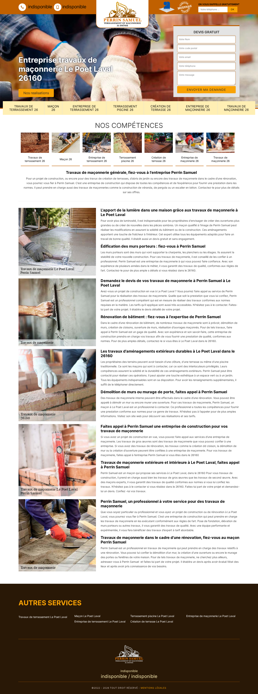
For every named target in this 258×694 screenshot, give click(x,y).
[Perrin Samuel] (129, 653)
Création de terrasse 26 (161, 108)
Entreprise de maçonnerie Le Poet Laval (210, 616)
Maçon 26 (53, 108)
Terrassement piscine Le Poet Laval (152, 616)
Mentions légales (153, 687)
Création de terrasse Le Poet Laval (151, 621)
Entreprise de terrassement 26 (84, 108)
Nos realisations (36, 93)
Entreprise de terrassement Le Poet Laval (99, 621)
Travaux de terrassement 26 (23, 108)
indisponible (39, 6)
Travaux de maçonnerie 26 (236, 108)
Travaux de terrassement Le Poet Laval (43, 617)
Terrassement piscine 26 (125, 108)
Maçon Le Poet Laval (87, 616)
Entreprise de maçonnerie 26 (197, 108)
